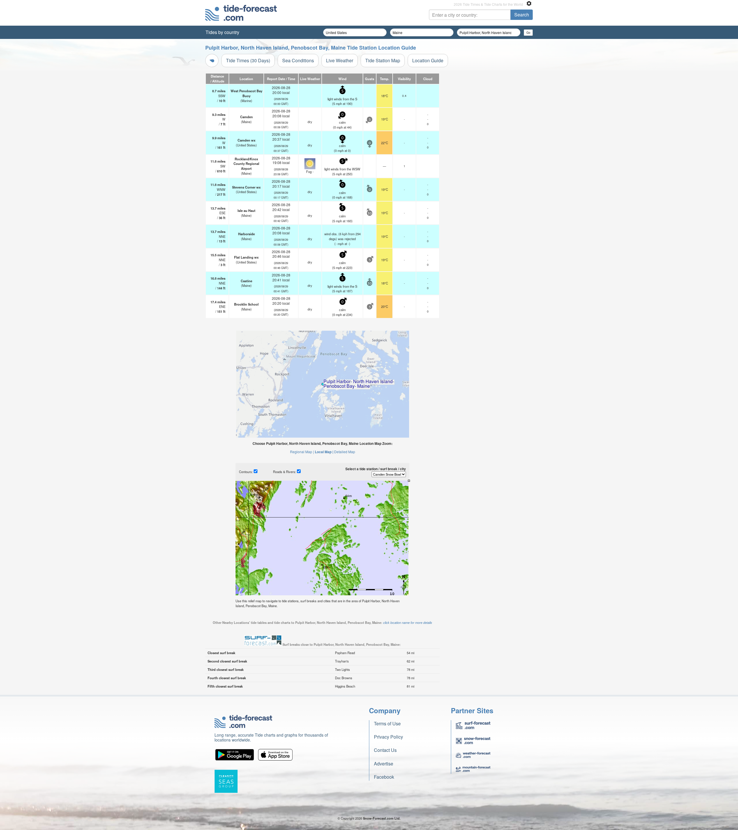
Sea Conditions (298, 60)
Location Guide (427, 60)
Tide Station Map (382, 60)
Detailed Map (344, 451)
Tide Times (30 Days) (248, 60)
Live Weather (339, 60)
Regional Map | (302, 451)
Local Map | (324, 451)
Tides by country (222, 32)
